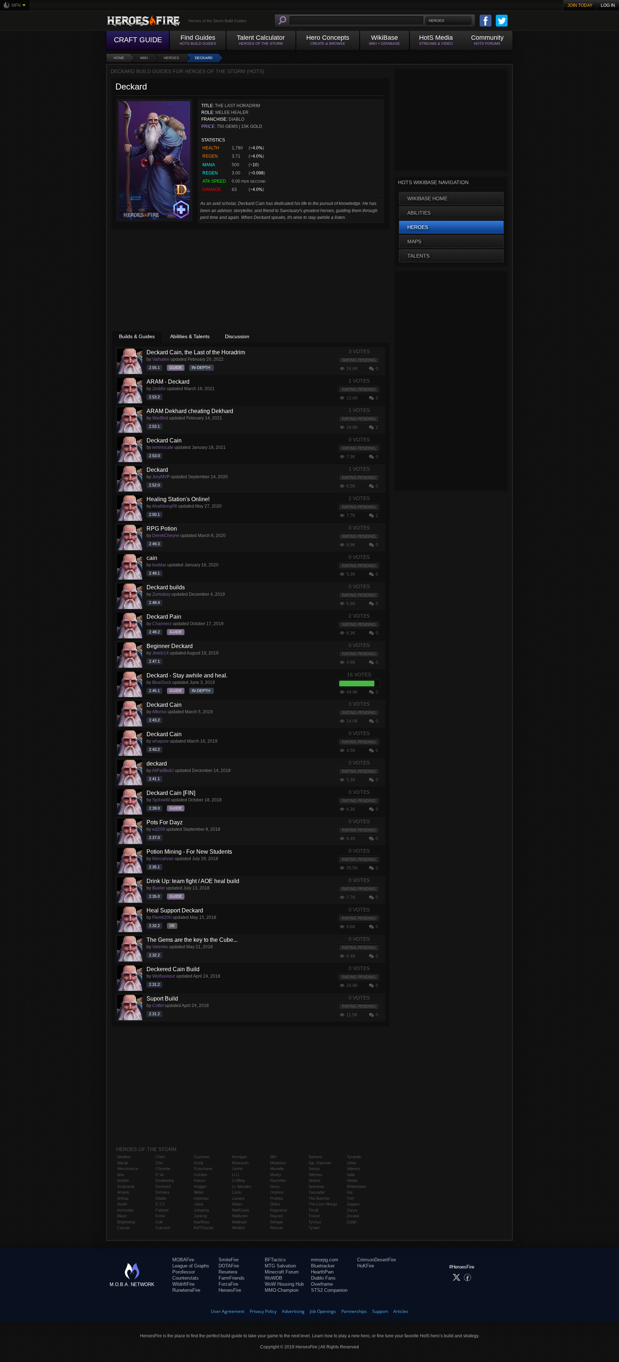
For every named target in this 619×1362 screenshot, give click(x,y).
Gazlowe (201, 1157)
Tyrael (313, 1228)
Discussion (237, 336)
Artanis (123, 1192)
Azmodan (125, 1210)
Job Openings (323, 1311)
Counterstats (185, 1278)
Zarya (352, 1210)
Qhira (275, 1204)
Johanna (201, 1210)
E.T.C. (160, 1204)
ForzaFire (228, 1284)
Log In (608, 5)
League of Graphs (190, 1266)
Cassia (123, 1228)
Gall (158, 1222)
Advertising (293, 1311)
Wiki (144, 58)
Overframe (322, 1284)
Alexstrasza (127, 1168)
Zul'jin (351, 1222)
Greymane (203, 1168)
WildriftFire (183, 1284)
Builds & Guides (137, 336)
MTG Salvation (280, 1266)
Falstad (161, 1210)
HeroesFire (230, 1290)
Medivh (238, 1228)
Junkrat (200, 1216)
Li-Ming (238, 1180)
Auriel (122, 1204)
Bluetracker (323, 1266)
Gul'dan (200, 1174)
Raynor (276, 1216)
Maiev (237, 1204)
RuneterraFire (186, 1290)
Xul (349, 1192)
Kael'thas (202, 1222)
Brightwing (126, 1222)
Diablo (160, 1198)
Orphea (276, 1192)
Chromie (162, 1168)
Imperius (201, 1198)
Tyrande (354, 1157)
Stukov (314, 1180)
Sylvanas (316, 1186)
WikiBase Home (427, 198)
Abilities (419, 213)
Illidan (198, 1192)
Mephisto (278, 1163)
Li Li (235, 1174)
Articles (400, 1311)
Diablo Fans (323, 1278)
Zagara (353, 1204)
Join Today (579, 5)
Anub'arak (126, 1186)
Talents (418, 256)
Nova (274, 1186)
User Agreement (227, 1311)
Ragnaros (278, 1210)
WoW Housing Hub (284, 1284)
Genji (198, 1163)
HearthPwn (322, 1272)
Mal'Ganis (240, 1210)
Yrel (350, 1198)
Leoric (237, 1168)
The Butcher (319, 1198)
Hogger (200, 1186)
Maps (414, 241)
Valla (351, 1174)
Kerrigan (239, 1157)
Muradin (277, 1168)
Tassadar (316, 1192)
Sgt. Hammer (319, 1163)
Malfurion (240, 1216)
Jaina (198, 1204)
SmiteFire (229, 1259)
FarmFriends (232, 1278)
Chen (160, 1157)
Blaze (122, 1216)
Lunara (238, 1198)
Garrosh (162, 1228)
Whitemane (356, 1186)
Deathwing (164, 1180)
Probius (276, 1198)
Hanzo (199, 1180)
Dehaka (162, 1192)
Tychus (314, 1222)
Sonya (314, 1168)
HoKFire (365, 1266)
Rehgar (276, 1222)
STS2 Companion (329, 1290)
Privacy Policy (263, 1311)
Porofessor (183, 1272)
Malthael (239, 1222)
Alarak (122, 1163)
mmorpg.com (324, 1259)
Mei (273, 1157)
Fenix (160, 1216)
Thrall (313, 1210)
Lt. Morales (241, 1186)
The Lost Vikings (322, 1204)
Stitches (315, 1174)
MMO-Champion (281, 1290)
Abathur (124, 1157)
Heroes (171, 58)
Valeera (353, 1168)
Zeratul (353, 1216)
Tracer (314, 1216)
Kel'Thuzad (203, 1228)
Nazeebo (278, 1180)
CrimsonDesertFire (376, 1259)
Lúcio (236, 1192)
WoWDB (273, 1278)
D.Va (159, 1174)
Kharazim (240, 1163)
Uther (351, 1163)
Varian (352, 1180)
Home (119, 58)
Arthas (123, 1198)
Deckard (203, 58)
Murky (275, 1174)
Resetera (228, 1272)
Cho (159, 1163)
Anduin (123, 1180)
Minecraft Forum (282, 1272)
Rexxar (276, 1228)
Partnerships (354, 1311)
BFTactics (275, 1259)
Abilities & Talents (190, 336)
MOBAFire (183, 1259)
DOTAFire (229, 1266)
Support (380, 1311)
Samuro (315, 1157)
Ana (120, 1174)
